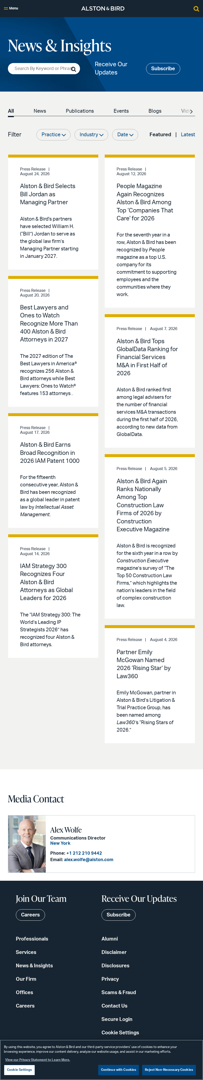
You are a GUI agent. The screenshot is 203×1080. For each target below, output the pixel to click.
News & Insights (34, 965)
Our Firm (26, 979)
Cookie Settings (120, 1032)
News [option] (40, 111)
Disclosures (115, 965)
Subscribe (163, 68)
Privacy (110, 979)
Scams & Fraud (119, 992)
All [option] (11, 111)
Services (26, 952)
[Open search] (196, 8)
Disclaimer (114, 952)
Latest (188, 134)
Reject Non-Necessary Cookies (169, 1070)
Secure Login (117, 1019)
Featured (160, 134)
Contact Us (114, 1006)
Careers (25, 1006)
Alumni (110, 939)
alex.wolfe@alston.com (88, 860)
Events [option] (121, 111)
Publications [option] (80, 111)
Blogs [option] (155, 111)
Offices (24, 992)
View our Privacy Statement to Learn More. (37, 1060)
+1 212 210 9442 (84, 853)
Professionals (32, 939)
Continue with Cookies (118, 1070)
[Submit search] (73, 69)
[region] (101, 1060)
